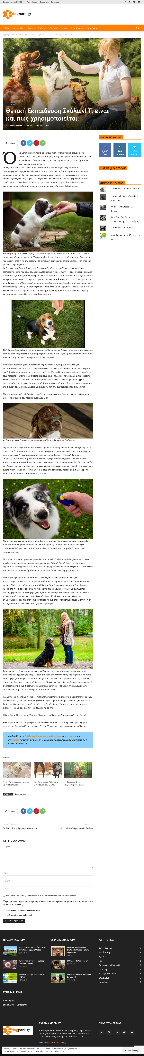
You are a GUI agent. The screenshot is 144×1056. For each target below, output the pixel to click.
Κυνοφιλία (18, 28)
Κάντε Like (105, 144)
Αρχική (6, 34)
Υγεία (64, 28)
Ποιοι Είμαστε (32, 2)
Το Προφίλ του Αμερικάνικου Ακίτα (20, 828)
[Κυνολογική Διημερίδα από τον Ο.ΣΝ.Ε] (10, 978)
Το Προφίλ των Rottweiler (123, 227)
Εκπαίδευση (77, 28)
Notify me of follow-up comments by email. (23, 910)
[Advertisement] (90, 14)
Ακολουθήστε (120, 144)
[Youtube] (139, 2)
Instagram (71, 736)
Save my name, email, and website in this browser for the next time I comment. (41, 896)
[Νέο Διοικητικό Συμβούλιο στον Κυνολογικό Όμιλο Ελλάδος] (10, 951)
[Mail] (129, 2)
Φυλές (30, 28)
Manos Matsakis (16, 125)
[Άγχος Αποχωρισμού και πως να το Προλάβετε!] (17, 770)
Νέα (7, 28)
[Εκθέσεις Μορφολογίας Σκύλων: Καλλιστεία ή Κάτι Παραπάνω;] (58, 951)
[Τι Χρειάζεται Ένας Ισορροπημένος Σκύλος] (78, 770)
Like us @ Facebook (113, 168)
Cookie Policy (58, 1051)
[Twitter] (134, 2)
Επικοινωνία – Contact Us (15, 1004)
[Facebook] (120, 2)
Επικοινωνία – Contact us (49, 2)
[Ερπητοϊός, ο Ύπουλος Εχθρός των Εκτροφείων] (10, 964)
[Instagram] (125, 2)
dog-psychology (21, 794)
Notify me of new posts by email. (19, 915)
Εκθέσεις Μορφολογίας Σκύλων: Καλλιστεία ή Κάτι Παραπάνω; (78, 949)
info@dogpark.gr (58, 1042)
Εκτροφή (54, 28)
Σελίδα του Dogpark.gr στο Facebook (42, 736)
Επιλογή (42, 28)
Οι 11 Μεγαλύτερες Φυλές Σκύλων (76, 828)
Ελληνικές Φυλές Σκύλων (77, 961)
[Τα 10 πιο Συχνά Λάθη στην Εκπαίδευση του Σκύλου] (48, 770)
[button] (137, 28)
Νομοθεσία (92, 28)
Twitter (15, 740)
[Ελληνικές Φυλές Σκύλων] (58, 964)
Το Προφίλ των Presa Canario (125, 188)
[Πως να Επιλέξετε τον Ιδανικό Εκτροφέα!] (58, 978)
